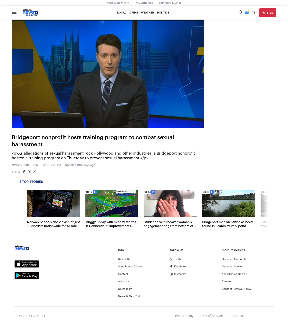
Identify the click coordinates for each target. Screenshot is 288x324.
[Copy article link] (34, 171)
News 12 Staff (20, 165)
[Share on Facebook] (23, 171)
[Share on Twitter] (29, 171)
